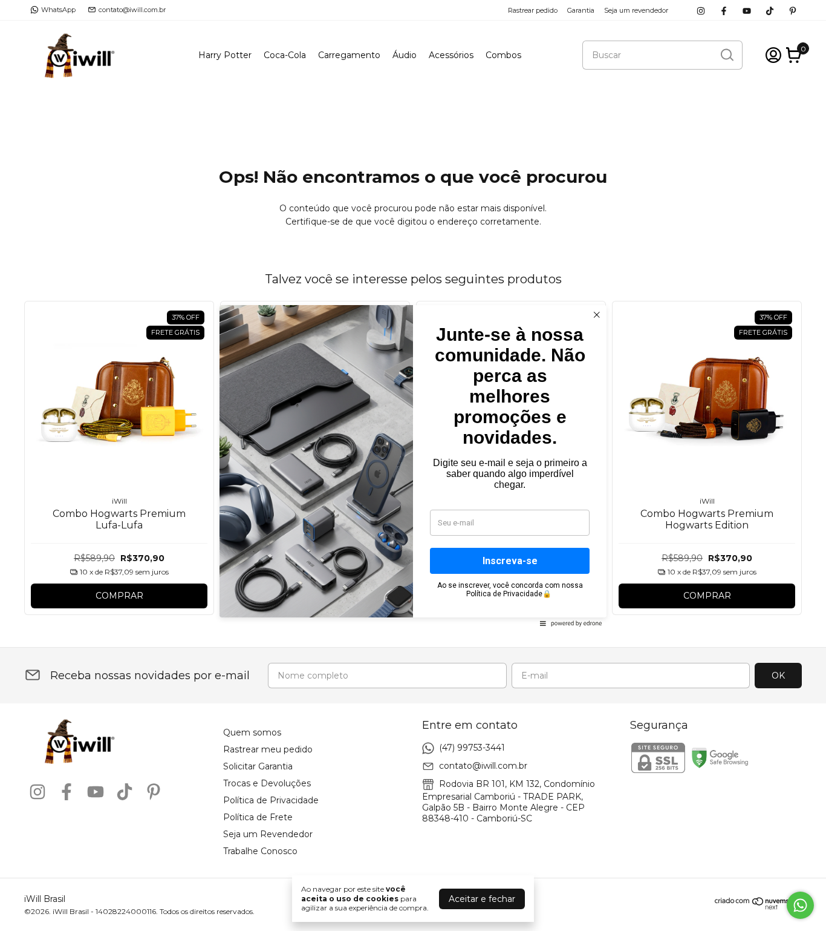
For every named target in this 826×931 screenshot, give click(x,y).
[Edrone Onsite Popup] (413, 465)
